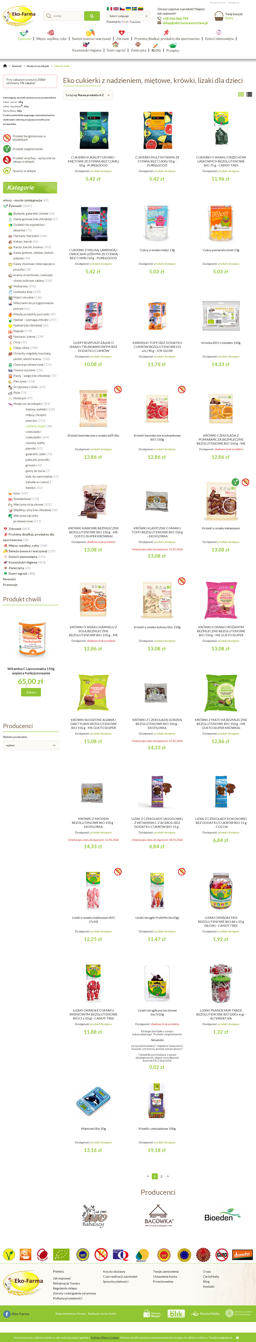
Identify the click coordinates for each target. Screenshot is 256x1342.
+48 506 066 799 (175, 18)
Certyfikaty (211, 1276)
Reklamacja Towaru (66, 1283)
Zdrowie (15, 529)
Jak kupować (62, 1278)
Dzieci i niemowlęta (23, 557)
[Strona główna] (19, 16)
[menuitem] (25, 39)
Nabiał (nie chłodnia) (27, 325)
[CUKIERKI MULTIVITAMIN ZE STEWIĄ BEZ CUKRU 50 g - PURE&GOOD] (157, 130)
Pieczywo (20, 381)
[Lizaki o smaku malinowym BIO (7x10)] (93, 891)
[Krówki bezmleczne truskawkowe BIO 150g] (157, 408)
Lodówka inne (22, 292)
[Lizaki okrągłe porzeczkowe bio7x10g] (157, 983)
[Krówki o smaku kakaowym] (221, 501)
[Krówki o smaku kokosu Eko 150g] (157, 600)
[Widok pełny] (249, 94)
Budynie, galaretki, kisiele (30, 213)
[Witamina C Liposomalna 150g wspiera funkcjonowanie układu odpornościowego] (31, 641)
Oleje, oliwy (21, 347)
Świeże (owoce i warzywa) (28, 551)
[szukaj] (92, 16)
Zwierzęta (16, 568)
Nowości (9, 579)
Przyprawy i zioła (25, 387)
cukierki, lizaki (35, 426)
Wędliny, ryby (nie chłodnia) (32, 510)
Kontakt (208, 1286)
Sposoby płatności (115, 1281)
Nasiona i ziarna (24, 336)
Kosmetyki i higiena (23, 562)
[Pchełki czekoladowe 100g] (157, 1102)
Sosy (16, 493)
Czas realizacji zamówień (120, 1276)
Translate (134, 22)
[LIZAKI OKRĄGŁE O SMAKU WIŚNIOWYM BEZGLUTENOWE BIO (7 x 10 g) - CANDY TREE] (93, 983)
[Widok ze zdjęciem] (241, 94)
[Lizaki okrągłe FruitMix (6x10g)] (157, 891)
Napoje (18, 331)
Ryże (16, 392)
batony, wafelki (36, 409)
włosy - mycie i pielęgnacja (22, 200)
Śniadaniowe (22, 499)
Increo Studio (108, 1313)
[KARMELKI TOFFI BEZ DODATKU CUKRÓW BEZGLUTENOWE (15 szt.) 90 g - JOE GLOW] (157, 316)
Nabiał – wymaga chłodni (30, 320)
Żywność (15, 206)
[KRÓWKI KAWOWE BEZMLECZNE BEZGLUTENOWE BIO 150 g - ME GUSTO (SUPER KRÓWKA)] (93, 501)
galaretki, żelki (36, 454)
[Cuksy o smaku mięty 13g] (157, 223)
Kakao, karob (22, 241)
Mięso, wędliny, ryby (24, 545)
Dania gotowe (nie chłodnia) (32, 219)
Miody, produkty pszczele (31, 314)
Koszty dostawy (114, 1271)
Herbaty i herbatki (26, 236)
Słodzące (19, 398)
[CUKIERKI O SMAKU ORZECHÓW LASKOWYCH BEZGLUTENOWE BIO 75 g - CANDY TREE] (221, 130)
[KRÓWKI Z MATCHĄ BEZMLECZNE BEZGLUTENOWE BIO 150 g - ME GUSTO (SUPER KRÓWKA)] (221, 693)
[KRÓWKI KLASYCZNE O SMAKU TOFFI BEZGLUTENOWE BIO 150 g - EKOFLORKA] (157, 501)
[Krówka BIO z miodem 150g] (221, 316)
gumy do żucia (35, 471)
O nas (207, 1271)
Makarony (20, 286)
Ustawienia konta (165, 1276)
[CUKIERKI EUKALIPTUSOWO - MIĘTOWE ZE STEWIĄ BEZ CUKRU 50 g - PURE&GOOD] (93, 130)
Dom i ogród (18, 573)
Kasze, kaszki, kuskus (28, 247)
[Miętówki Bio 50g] (93, 1102)
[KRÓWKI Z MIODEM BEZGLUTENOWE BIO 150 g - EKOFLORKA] (93, 792)
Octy (16, 342)
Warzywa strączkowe (28, 504)
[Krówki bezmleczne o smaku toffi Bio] (93, 408)
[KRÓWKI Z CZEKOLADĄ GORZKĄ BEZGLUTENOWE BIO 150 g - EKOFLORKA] (157, 693)
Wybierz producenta (15, 737)
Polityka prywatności (67, 1298)
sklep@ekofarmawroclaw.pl (185, 23)
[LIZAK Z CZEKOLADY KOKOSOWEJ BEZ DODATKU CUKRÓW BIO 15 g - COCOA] (221, 792)
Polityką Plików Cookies (105, 1337)
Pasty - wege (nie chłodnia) (31, 375)
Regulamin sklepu (65, 1288)
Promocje (10, 584)
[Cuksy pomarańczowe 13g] (221, 223)
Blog (206, 1281)
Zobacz (31, 692)
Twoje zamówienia (166, 1271)
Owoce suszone (24, 370)
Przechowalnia (163, 1281)
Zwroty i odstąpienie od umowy (74, 1293)
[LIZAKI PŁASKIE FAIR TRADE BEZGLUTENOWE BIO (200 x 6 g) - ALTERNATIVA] (221, 983)
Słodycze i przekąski (27, 403)
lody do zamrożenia (39, 476)
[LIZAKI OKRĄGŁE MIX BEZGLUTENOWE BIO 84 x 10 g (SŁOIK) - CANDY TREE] (221, 891)
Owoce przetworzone (28, 364)
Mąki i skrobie (23, 297)
